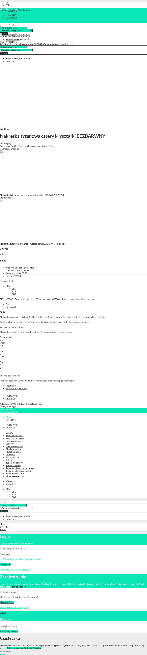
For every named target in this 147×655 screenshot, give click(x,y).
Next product (6, 197)
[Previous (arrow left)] (1, 654)
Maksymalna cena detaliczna (20, 269)
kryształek (73, 299)
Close (16, 412)
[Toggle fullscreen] (6, 651)
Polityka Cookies (32, 648)
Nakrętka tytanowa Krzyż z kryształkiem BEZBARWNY (28, 194)
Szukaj (4, 511)
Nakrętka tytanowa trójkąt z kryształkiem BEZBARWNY (28, 243)
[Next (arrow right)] (4, 654)
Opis (8, 304)
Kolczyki (31, 299)
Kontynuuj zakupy (9, 631)
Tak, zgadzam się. (15, 648)
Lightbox (4, 128)
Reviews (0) (11, 306)
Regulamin (11, 385)
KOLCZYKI (11, 395)
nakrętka (84, 299)
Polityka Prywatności (16, 388)
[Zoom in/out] (9, 651)
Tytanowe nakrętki (45, 299)
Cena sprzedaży (13, 273)
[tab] (76, 304)
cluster (64, 299)
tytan (92, 299)
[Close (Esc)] (1, 651)
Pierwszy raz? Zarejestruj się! (14, 569)
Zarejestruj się (7, 602)
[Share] (4, 651)
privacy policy (19, 586)
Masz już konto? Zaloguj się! (14, 607)
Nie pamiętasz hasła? (30, 559)
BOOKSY (10, 398)
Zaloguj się (5, 564)
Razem (9, 276)
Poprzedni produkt (9, 148)
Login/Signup (6, 412)
